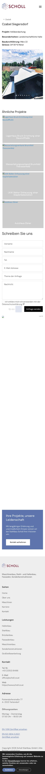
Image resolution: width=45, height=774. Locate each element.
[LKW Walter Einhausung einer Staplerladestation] (23, 186)
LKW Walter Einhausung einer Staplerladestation (23, 193)
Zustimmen (9, 770)
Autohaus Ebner (23, 223)
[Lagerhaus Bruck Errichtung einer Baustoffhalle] (23, 129)
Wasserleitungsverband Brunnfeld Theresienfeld (23, 165)
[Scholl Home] (14, 6)
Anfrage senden (33, 309)
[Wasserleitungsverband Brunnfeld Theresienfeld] (23, 157)
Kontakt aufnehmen (18, 542)
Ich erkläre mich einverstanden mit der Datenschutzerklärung (21, 303)
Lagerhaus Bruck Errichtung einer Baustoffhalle (23, 137)
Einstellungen (14, 761)
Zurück (8, 19)
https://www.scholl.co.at (13, 685)
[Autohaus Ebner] (23, 214)
